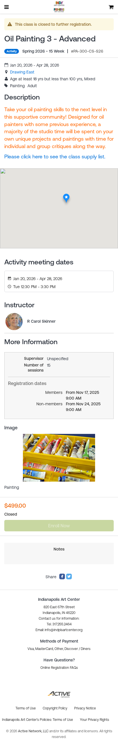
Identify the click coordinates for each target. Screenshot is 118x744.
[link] (22, 72)
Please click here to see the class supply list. (54, 156)
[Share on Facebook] (62, 578)
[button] (59, 630)
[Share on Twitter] (69, 578)
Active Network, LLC (33, 731)
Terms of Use (63, 720)
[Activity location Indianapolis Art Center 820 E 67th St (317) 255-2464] (66, 195)
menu (7, 7)
